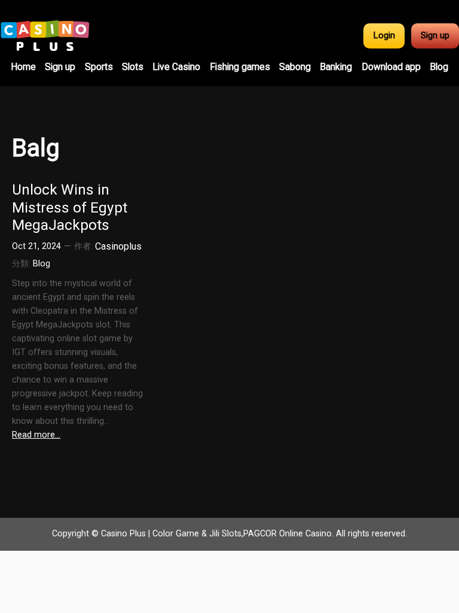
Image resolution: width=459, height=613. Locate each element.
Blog (41, 264)
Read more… (36, 435)
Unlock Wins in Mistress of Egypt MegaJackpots (69, 207)
